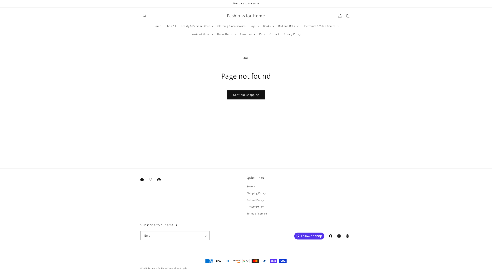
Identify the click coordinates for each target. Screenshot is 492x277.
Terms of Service (257, 213)
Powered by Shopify (177, 268)
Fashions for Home (157, 268)
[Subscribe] (205, 235)
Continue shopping (246, 95)
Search (251, 186)
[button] (144, 15)
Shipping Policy (256, 193)
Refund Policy (255, 200)
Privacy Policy (255, 207)
